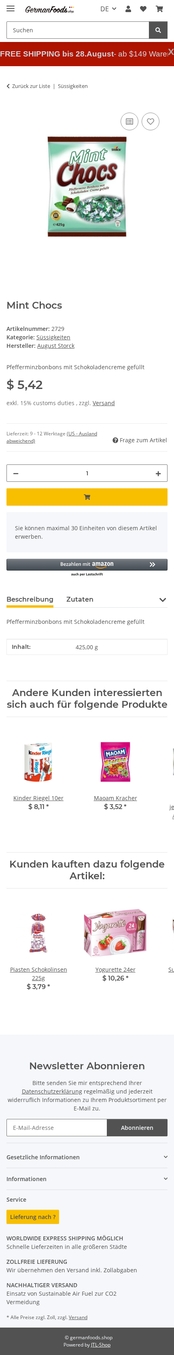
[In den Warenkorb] (87, 497)
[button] (128, 9)
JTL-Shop (100, 1344)
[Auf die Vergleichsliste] (129, 121)
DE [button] (104, 8)
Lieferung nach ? (32, 1217)
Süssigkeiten (53, 337)
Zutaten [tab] (79, 599)
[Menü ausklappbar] (10, 5)
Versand (104, 403)
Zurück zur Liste (31, 86)
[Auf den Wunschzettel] (150, 121)
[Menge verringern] (16, 473)
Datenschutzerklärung (52, 1091)
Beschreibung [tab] (29, 599)
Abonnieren (137, 1127)
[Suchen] (158, 30)
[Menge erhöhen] (158, 473)
